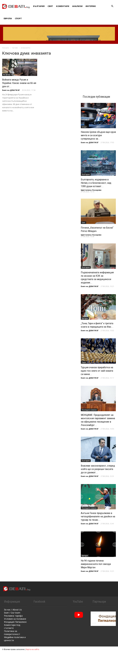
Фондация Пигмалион (15, 621)
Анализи (77, 6)
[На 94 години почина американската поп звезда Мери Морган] (98, 544)
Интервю (91, 6)
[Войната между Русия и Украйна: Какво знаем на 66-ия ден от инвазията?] (19, 67)
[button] (112, 6)
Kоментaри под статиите (12, 626)
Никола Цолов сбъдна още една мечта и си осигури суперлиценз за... (98, 135)
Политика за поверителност (12, 633)
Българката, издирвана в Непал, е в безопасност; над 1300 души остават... (96, 183)
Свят (50, 6)
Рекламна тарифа (13, 615)
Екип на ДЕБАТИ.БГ (11, 90)
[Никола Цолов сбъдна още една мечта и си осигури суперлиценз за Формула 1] (98, 115)
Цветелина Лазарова (91, 190)
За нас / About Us (13, 609)
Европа (8, 18)
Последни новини (89, 410)
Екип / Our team (12, 612)
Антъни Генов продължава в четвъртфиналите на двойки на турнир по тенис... (98, 516)
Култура (85, 318)
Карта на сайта (32, 649)
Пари (84, 362)
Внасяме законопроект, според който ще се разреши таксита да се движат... (98, 469)
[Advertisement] (98, 66)
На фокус (6, 74)
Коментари (62, 6)
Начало (5, 47)
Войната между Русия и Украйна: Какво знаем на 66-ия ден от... (19, 83)
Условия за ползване (15, 618)
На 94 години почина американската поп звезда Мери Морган (96, 564)
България (39, 6)
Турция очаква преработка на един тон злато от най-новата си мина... (97, 371)
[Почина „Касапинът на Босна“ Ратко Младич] (98, 211)
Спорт (18, 18)
